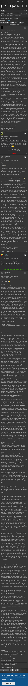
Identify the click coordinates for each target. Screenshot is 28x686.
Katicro (6, 132)
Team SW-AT (7, 20)
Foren (4, 11)
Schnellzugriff (1, 11)
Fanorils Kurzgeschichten (9, 19)
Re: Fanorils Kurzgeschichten (9, 136)
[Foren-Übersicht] (14, 5)
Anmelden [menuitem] (25, 11)
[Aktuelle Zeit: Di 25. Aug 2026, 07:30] (24, 16)
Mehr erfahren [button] (10, 679)
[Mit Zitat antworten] (25, 28)
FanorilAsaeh (7, 26)
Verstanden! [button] (9, 683)
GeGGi (6, 254)
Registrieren (10, 13)
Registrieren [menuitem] (27, 11)
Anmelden (3, 13)
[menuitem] (26, 16)
